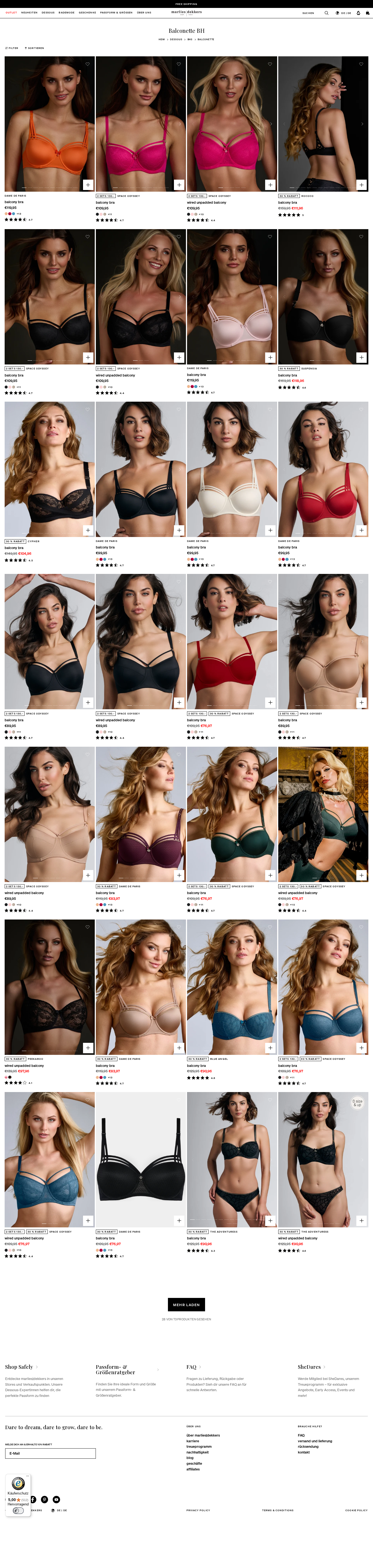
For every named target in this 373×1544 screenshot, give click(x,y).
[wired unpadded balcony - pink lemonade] (6, 1077)
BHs (190, 39)
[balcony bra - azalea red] (9, 213)
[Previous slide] (11, 124)
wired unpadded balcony (206, 202)
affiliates (193, 1469)
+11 (110, 214)
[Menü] (27, 1477)
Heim (162, 39)
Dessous (176, 39)
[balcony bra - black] (97, 214)
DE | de (346, 12)
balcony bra (14, 201)
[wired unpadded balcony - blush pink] (192, 214)
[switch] (18, 1510)
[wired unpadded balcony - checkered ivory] (195, 214)
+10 (201, 214)
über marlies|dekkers (203, 1435)
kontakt (304, 1452)
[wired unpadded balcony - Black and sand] (9, 1077)
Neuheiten (29, 13)
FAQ (301, 1435)
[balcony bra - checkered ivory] (104, 214)
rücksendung (308, 1446)
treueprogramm (199, 1446)
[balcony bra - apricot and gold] (6, 213)
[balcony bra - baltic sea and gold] (13, 213)
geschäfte (194, 1463)
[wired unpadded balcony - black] (188, 214)
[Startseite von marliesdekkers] (186, 13)
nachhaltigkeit (198, 1452)
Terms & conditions (278, 1510)
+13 (19, 213)
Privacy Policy (198, 1510)
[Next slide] (89, 124)
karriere (193, 1440)
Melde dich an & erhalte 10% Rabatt (28, 1444)
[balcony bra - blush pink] (100, 214)
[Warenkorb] (368, 13)
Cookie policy (356, 1510)
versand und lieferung (315, 1440)
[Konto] (358, 13)
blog (190, 1457)
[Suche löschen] (324, 12)
